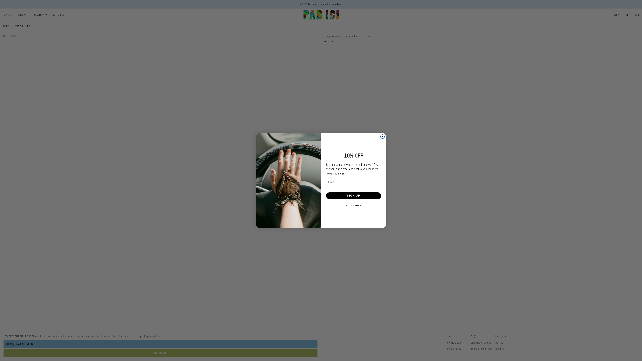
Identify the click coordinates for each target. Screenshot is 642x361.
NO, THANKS (354, 206)
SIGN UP (353, 195)
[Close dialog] (383, 137)
